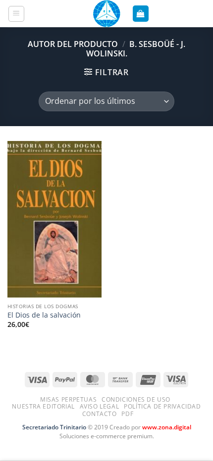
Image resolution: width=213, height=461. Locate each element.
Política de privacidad (162, 406)
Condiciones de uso (136, 399)
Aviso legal (99, 406)
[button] (16, 14)
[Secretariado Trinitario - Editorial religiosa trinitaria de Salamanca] (106, 13)
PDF (127, 414)
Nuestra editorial (43, 406)
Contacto (99, 414)
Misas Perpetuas (68, 399)
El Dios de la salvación (44, 315)
